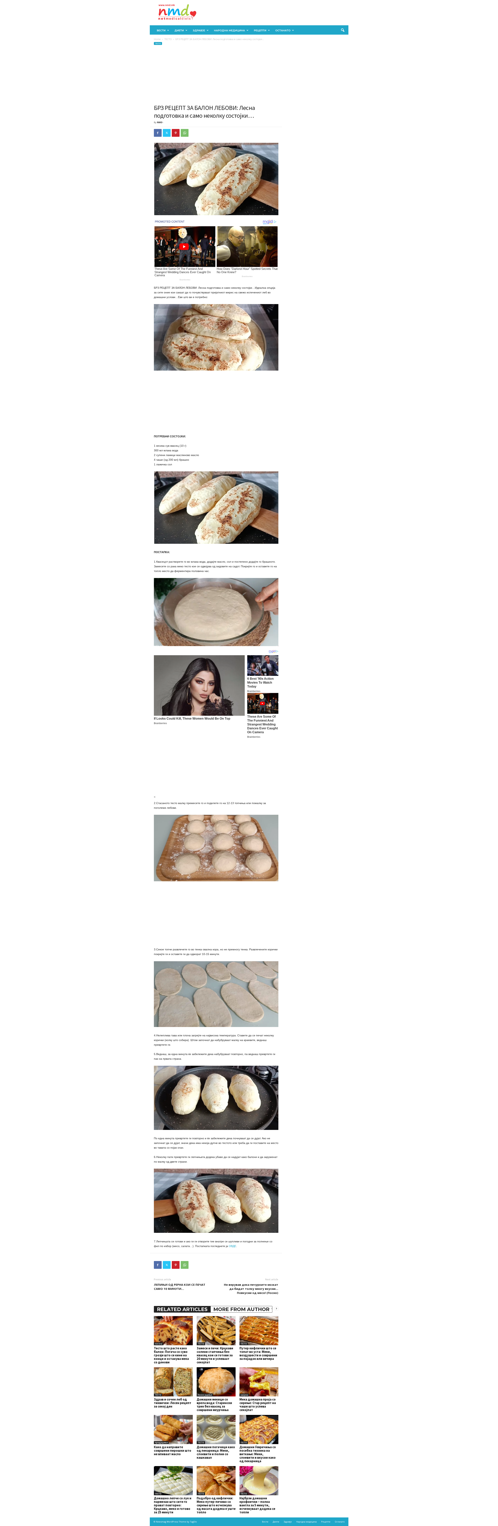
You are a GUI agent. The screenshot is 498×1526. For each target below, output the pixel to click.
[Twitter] (167, 133)
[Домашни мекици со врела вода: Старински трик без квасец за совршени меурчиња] (216, 1381)
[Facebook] (158, 133)
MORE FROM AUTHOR (241, 1309)
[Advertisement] (216, 74)
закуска (244, 1395)
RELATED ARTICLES (182, 1309)
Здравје (199, 30)
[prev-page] (272, 1308)
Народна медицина (229, 30)
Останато (282, 30)
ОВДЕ (232, 1246)
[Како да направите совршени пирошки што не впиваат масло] (173, 1429)
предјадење (161, 1442)
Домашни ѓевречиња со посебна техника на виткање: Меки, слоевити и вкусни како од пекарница (257, 1454)
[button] (342, 30)
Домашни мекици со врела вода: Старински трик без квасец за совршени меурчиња (214, 1404)
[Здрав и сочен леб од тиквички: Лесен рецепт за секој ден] (173, 1381)
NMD (159, 122)
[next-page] (276, 1308)
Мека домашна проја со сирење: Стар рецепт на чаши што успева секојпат (257, 1404)
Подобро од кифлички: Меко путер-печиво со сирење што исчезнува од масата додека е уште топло (216, 1505)
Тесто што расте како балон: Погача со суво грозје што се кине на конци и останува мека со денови (171, 1355)
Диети (179, 30)
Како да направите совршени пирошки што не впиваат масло (172, 1450)
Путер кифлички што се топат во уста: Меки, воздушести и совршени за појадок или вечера (258, 1353)
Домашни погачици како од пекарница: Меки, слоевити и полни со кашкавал (216, 1452)
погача (158, 1343)
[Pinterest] (176, 133)
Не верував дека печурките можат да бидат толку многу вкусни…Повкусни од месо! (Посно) (251, 1289)
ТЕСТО (168, 39)
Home (157, 39)
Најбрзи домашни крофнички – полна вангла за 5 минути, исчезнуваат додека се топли (257, 1505)
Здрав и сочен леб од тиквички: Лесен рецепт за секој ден (172, 1402)
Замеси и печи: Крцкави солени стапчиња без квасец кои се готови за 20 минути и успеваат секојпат (215, 1355)
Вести (161, 30)
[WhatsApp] (185, 133)
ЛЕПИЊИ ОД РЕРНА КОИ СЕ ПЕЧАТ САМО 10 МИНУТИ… (179, 1287)
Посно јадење (205, 1395)
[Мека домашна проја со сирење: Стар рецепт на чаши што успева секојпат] (258, 1381)
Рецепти (260, 30)
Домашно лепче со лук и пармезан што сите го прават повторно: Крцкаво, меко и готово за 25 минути (172, 1505)
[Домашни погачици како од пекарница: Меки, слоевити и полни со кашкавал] (216, 1429)
